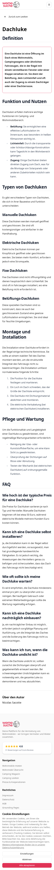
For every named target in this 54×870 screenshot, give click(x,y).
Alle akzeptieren (27, 865)
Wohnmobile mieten (12, 765)
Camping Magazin (11, 774)
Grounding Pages (10, 807)
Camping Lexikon (10, 778)
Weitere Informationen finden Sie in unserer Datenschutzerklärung (23, 846)
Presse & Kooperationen (13, 782)
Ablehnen (27, 859)
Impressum (7, 795)
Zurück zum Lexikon (18, 16)
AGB (4, 803)
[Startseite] (11, 4)
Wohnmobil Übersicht (12, 769)
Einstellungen (27, 853)
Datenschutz (8, 799)
